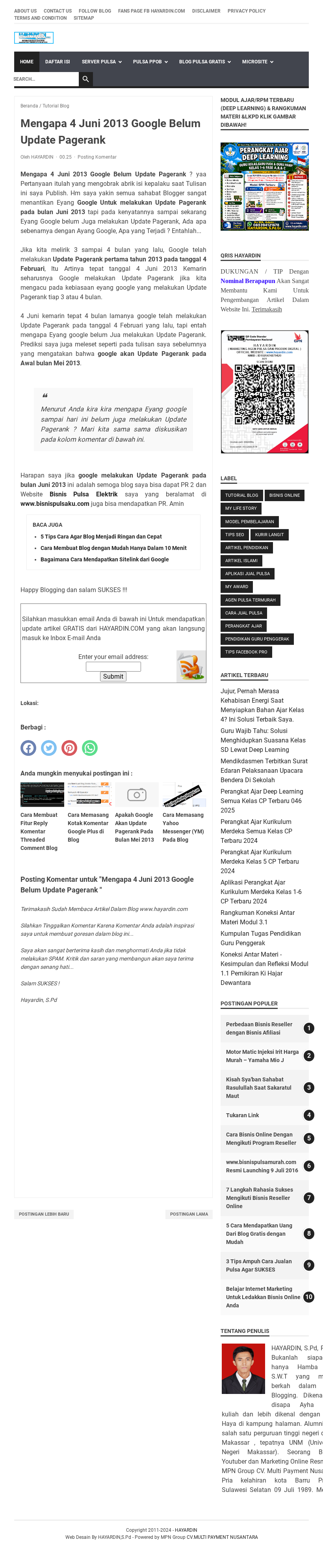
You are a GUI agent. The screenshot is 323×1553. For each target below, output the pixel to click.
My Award (236, 586)
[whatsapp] (90, 748)
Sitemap (84, 18)
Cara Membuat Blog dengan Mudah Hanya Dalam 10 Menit (114, 548)
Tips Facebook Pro (246, 652)
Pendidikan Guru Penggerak (257, 639)
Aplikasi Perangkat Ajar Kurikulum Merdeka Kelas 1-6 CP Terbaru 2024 (261, 892)
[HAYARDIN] (34, 38)
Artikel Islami (241, 560)
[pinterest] (69, 748)
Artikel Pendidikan (246, 547)
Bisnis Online (284, 495)
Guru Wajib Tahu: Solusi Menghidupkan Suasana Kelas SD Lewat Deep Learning (263, 740)
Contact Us (58, 11)
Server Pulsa (99, 62)
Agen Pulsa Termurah (250, 600)
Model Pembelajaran (249, 521)
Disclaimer (206, 11)
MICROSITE (254, 62)
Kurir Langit (269, 534)
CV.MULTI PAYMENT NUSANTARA (222, 1537)
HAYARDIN (186, 1530)
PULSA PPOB (147, 62)
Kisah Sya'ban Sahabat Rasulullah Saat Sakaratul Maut (258, 1087)
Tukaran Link (242, 1115)
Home (26, 62)
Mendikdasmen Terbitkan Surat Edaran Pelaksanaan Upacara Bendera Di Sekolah (264, 770)
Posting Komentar (97, 157)
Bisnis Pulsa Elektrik (84, 494)
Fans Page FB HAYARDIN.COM (151, 11)
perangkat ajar (243, 626)
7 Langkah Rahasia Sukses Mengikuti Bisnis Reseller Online (259, 1197)
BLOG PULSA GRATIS (202, 62)
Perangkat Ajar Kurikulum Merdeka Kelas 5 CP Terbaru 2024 (260, 861)
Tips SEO (234, 534)
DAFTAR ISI (57, 62)
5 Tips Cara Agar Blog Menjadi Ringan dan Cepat (101, 536)
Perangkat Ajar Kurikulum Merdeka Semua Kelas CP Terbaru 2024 (256, 831)
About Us (25, 11)
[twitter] (49, 748)
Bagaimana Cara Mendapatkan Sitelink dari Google (105, 559)
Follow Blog (95, 11)
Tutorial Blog (241, 495)
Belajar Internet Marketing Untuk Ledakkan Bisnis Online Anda (263, 1297)
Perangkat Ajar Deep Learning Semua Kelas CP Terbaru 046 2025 (262, 801)
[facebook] (28, 748)
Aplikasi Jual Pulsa (247, 573)
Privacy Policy (246, 11)
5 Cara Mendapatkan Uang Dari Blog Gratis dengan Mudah (259, 1233)
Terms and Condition (40, 18)
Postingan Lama (189, 1214)
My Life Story (241, 508)
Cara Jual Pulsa (243, 613)
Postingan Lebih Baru (44, 1214)
